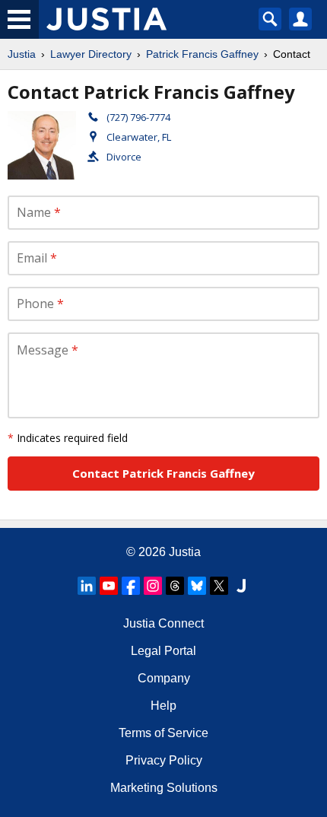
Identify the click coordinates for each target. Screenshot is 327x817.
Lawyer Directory (91, 54)
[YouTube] (109, 586)
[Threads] (175, 586)
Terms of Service (163, 732)
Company (164, 678)
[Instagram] (153, 586)
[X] (219, 586)
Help (163, 705)
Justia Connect (163, 623)
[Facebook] (131, 586)
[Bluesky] (197, 586)
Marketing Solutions (163, 787)
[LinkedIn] (87, 586)
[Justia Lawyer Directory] (241, 586)
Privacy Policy (163, 760)
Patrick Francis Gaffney (202, 54)
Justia (22, 54)
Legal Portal (163, 650)
